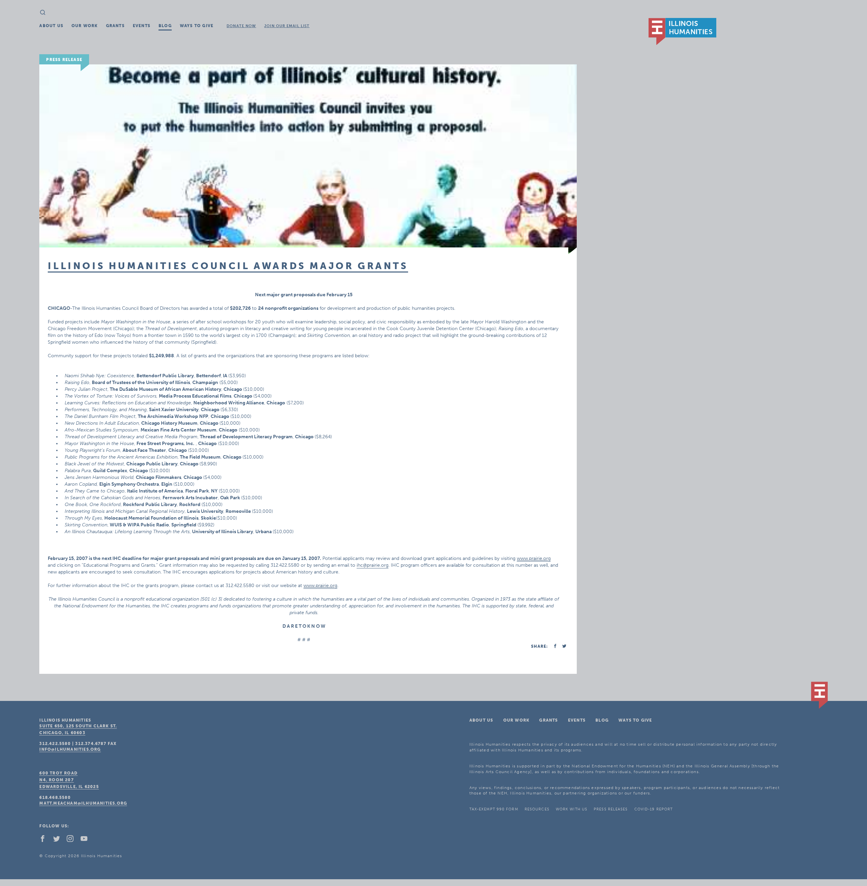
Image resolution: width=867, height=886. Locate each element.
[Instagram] (73, 840)
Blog (165, 25)
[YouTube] (87, 840)
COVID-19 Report (653, 809)
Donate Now (241, 26)
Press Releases (611, 809)
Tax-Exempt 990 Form (493, 809)
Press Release (64, 59)
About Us (51, 25)
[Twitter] (59, 840)
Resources (537, 809)
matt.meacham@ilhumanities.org (83, 803)
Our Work (84, 25)
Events (141, 25)
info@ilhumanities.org (70, 749)
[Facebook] (45, 840)
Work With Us (571, 809)
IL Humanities (682, 31)
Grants (115, 25)
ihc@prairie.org (372, 565)
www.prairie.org (534, 558)
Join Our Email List (287, 26)
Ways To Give (196, 25)
